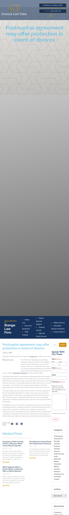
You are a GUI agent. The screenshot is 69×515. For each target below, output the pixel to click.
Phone (54, 375)
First (53, 361)
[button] (51, 16)
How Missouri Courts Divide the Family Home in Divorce (40, 443)
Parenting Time (59, 474)
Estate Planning (59, 454)
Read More (6, 462)
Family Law (33, 356)
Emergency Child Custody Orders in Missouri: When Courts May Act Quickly (13, 444)
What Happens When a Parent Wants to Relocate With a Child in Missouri (13, 469)
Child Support (58, 436)
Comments (58, 381)
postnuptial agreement (20, 373)
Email (56, 368)
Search (62, 345)
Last (60, 361)
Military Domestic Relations (57, 469)
